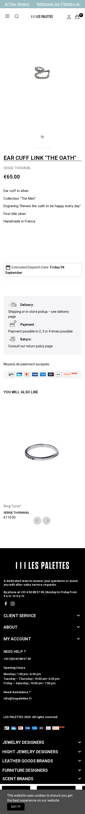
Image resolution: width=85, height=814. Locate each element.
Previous (37, 521)
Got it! (16, 806)
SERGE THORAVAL (17, 168)
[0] (77, 16)
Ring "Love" (12, 506)
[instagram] (12, 603)
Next (46, 521)
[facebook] (6, 603)
